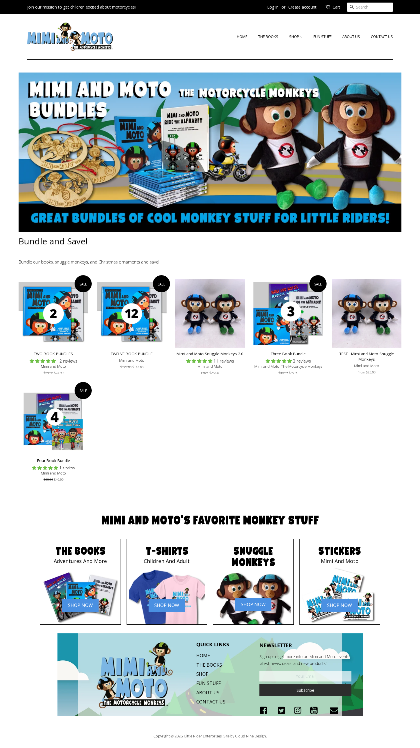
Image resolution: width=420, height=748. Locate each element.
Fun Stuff (322, 36)
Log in (273, 7)
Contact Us (382, 36)
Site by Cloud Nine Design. (245, 736)
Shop (294, 36)
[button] (43, 361)
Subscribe (305, 690)
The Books (268, 36)
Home (242, 36)
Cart (336, 7)
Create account (302, 7)
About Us (351, 36)
